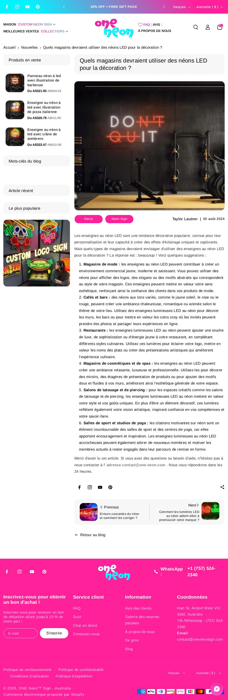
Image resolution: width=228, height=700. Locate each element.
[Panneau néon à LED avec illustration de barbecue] (15, 83)
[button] (36, 24)
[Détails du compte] (208, 27)
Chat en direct (85, 625)
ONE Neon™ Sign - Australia (45, 688)
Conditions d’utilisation (29, 676)
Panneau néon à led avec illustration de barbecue (44, 80)
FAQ (77, 608)
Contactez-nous (86, 634)
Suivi (77, 617)
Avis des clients (138, 608)
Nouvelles (29, 47)
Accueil (9, 47)
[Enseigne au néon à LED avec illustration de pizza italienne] (15, 109)
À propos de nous (140, 632)
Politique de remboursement (27, 670)
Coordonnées (192, 597)
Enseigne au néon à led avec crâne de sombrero (44, 134)
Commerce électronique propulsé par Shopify (43, 694)
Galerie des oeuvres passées (142, 620)
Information (138, 597)
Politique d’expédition (74, 676)
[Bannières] (36, 253)
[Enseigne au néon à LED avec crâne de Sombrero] (15, 136)
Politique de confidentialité (80, 670)
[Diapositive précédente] (64, 7)
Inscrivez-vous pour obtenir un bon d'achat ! (34, 599)
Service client (88, 597)
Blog (129, 649)
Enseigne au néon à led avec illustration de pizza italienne (44, 107)
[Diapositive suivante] (164, 7)
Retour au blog (92, 535)
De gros (131, 640)
